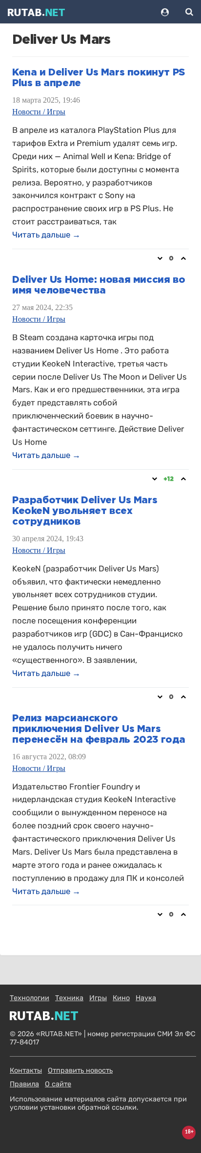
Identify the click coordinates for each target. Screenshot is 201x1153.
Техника (69, 998)
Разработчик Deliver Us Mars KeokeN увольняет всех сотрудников (84, 511)
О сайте (58, 1084)
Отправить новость (80, 1070)
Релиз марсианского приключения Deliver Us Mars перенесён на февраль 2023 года (98, 729)
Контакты (26, 1070)
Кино (121, 998)
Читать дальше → (46, 234)
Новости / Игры (38, 112)
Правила (24, 1084)
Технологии (29, 998)
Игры (98, 998)
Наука (146, 998)
